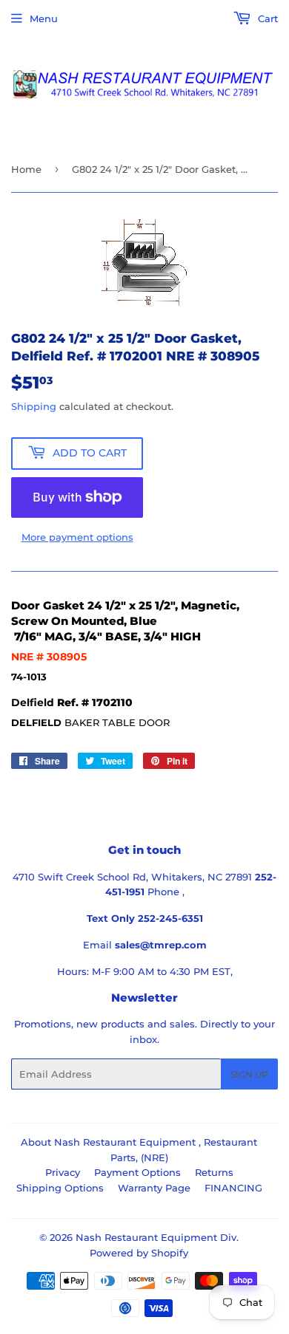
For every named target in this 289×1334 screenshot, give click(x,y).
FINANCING (233, 1188)
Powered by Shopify (139, 1253)
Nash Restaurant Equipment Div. (157, 1237)
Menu (44, 18)
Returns (214, 1172)
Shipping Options (60, 1188)
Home (26, 169)
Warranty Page (154, 1188)
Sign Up (249, 1074)
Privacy (62, 1172)
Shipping (33, 406)
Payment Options (137, 1172)
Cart (266, 18)
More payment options (77, 537)
